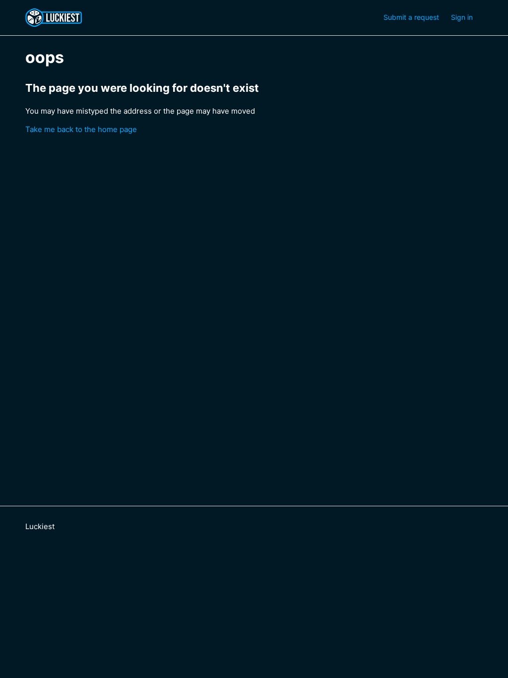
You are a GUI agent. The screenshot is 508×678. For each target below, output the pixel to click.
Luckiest (40, 526)
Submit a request (411, 17)
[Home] (56, 17)
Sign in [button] (462, 17)
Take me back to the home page (81, 129)
